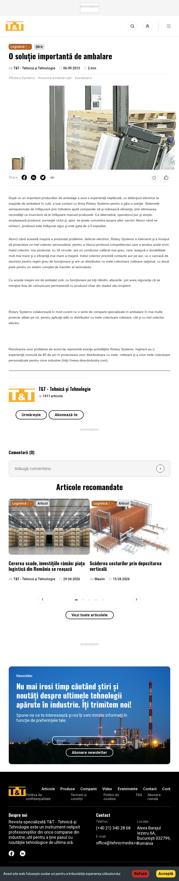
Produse (67, 789)
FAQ (139, 795)
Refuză (140, 873)
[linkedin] (33, 177)
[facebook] (24, 177)
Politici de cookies (111, 797)
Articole (48, 789)
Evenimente (128, 789)
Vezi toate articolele (90, 615)
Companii (88, 789)
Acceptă (165, 873)
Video (107, 789)
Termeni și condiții (79, 797)
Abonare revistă (154, 797)
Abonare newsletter (89, 752)
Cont (166, 789)
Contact (150, 789)
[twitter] (43, 177)
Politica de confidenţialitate (38, 797)
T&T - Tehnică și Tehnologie (64, 388)
